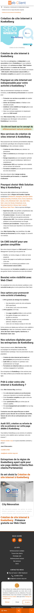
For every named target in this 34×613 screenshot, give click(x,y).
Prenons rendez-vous (7, 441)
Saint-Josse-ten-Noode (8, 203)
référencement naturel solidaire (17, 129)
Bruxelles (8, 199)
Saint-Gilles (26, 201)
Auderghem (19, 196)
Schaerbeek (18, 203)
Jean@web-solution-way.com (9, 453)
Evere (19, 199)
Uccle (24, 203)
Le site (17, 547)
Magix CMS (20, 607)
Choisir (17, 602)
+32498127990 (5, 450)
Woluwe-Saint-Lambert (20, 205)
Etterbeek (14, 199)
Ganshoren (29, 199)
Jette (6, 201)
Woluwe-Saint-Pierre (8, 207)
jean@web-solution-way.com (18, 578)
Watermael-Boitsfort (7, 205)
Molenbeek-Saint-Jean (15, 201)
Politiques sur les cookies (9, 596)
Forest (24, 199)
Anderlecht (12, 196)
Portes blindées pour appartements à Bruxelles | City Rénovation (17, 498)
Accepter (27, 602)
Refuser (7, 602)
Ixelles (3, 201)
